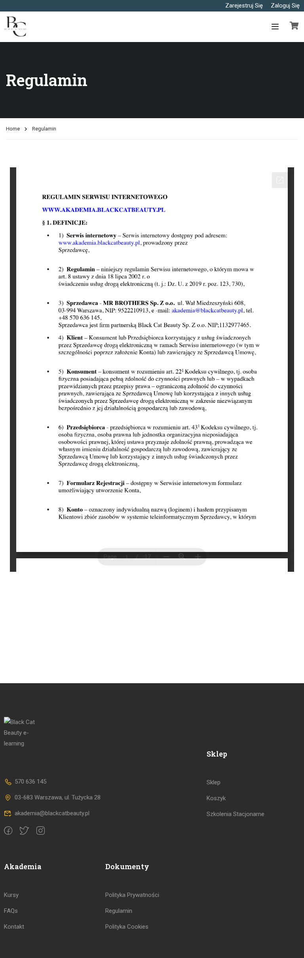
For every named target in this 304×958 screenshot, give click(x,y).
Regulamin (118, 910)
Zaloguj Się (285, 5)
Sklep (213, 782)
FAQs (11, 910)
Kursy (11, 895)
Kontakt (14, 926)
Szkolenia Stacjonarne (235, 814)
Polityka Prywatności (132, 895)
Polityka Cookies (126, 926)
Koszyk (216, 798)
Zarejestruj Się (244, 5)
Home (13, 129)
